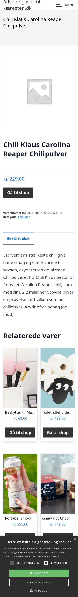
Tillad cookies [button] (39, 573)
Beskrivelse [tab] (18, 238)
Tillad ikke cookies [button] (39, 582)
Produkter (23, 217)
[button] (39, 591)
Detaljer (55, 556)
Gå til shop (18, 192)
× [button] (74, 539)
